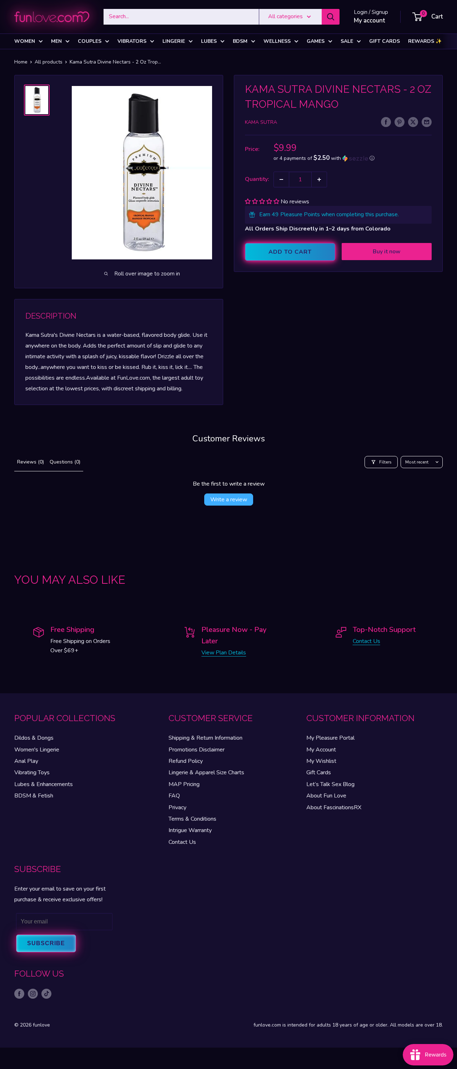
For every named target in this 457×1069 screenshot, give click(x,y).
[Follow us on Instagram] (33, 993)
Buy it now (387, 251)
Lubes (209, 41)
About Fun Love (326, 796)
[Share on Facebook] (386, 121)
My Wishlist (321, 761)
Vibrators (131, 41)
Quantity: (257, 179)
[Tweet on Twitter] (413, 121)
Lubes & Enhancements (43, 784)
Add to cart (290, 252)
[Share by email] (427, 121)
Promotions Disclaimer (197, 750)
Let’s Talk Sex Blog (330, 784)
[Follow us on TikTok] (46, 993)
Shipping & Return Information (205, 738)
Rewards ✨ (425, 41)
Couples (89, 41)
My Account (321, 750)
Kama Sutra (261, 122)
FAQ (174, 796)
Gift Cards (384, 41)
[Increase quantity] (319, 179)
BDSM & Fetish (33, 796)
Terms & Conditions (192, 819)
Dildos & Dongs (34, 738)
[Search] (331, 17)
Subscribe (46, 943)
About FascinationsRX (333, 807)
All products (48, 62)
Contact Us (366, 641)
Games (316, 41)
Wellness (277, 41)
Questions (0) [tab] (65, 461)
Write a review (228, 499)
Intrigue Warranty (190, 830)
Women (24, 41)
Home (20, 62)
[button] (352, 158)
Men (56, 41)
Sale (347, 41)
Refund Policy (186, 761)
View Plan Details (223, 653)
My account (369, 20)
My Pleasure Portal (330, 738)
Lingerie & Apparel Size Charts (206, 772)
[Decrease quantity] (281, 179)
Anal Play (26, 761)
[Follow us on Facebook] (19, 993)
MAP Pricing (184, 784)
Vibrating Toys (32, 772)
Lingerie (173, 41)
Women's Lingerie (36, 750)
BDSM (240, 41)
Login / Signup (371, 12)
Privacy (177, 807)
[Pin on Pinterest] (400, 121)
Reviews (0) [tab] (30, 461)
